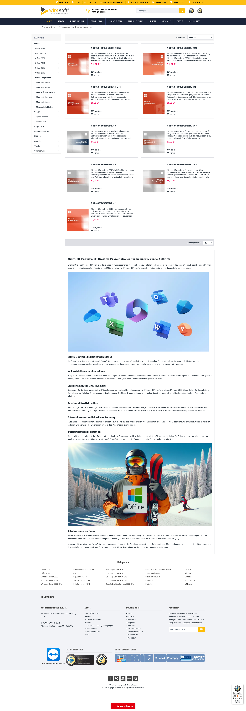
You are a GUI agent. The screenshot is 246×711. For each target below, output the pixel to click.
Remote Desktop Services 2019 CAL (159, 570)
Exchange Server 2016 (114, 573)
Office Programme (43, 78)
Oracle (37, 146)
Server (37, 112)
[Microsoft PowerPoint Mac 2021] (154, 103)
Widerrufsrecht (91, 629)
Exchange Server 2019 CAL (116, 577)
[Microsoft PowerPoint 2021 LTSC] (78, 103)
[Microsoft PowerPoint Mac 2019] (154, 142)
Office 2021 (40, 58)
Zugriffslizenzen (41, 117)
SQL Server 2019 (80, 577)
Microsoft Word (43, 82)
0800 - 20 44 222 (50, 622)
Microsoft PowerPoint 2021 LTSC (106, 86)
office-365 (131, 616)
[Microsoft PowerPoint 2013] (78, 220)
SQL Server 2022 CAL (81, 580)
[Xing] (116, 678)
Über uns (131, 626)
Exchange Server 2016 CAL (116, 580)
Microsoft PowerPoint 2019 (103, 125)
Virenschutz (39, 151)
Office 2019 (40, 63)
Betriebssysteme (41, 131)
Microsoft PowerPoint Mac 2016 (182, 164)
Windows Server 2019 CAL (83, 570)
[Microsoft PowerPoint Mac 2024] (154, 64)
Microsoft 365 (41, 53)
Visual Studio (40, 121)
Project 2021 (150, 580)
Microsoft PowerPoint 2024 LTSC (106, 48)
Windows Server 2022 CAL (51, 584)
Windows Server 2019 (49, 580)
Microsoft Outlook (44, 97)
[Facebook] (110, 678)
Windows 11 (190, 577)
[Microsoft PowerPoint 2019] (78, 142)
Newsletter (131, 620)
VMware (188, 584)
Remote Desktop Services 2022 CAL (120, 584)
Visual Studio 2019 (152, 577)
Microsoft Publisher (44, 107)
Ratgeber (131, 623)
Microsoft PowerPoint (45, 92)
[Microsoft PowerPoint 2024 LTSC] (78, 64)
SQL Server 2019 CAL (81, 584)
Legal (129, 613)
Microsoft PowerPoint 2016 (103, 164)
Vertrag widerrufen (125, 706)
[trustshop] (101, 660)
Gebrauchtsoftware (135, 632)
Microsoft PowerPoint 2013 (103, 203)
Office (36, 43)
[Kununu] (129, 678)
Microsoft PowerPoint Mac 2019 (182, 125)
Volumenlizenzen (134, 629)
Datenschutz (132, 635)
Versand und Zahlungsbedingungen (99, 626)
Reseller (88, 616)
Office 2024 (40, 48)
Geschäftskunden (92, 613)
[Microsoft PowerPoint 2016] (78, 181)
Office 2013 (40, 73)
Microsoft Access (44, 102)
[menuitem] (159, 2)
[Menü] (241, 685)
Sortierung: (181, 37)
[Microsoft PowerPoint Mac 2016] (154, 181)
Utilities (37, 136)
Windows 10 (190, 580)
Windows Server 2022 (49, 577)
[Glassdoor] (123, 678)
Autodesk (38, 141)
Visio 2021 (189, 570)
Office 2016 (40, 68)
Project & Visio (40, 126)
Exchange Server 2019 (114, 570)
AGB (87, 635)
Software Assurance (93, 620)
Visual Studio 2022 (152, 573)
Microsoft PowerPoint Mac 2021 (182, 86)
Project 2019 (150, 584)
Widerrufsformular (92, 632)
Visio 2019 (189, 573)
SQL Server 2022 (80, 573)
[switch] (237, 701)
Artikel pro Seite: (194, 243)
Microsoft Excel (43, 87)
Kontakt (88, 623)
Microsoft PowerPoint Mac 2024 (182, 48)
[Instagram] (135, 678)
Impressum (131, 638)
